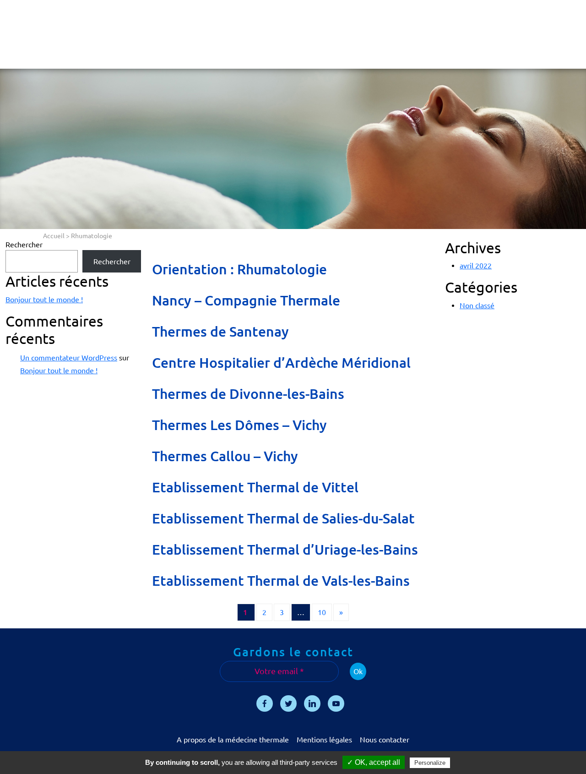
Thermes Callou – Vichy (225, 456)
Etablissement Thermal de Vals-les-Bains (281, 581)
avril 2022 (476, 266)
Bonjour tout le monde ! (44, 299)
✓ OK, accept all (373, 762)
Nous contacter (384, 740)
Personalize (429, 762)
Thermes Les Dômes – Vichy (239, 425)
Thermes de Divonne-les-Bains (248, 394)
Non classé (477, 305)
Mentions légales (324, 740)
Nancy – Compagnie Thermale (246, 300)
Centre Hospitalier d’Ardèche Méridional (281, 363)
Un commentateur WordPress (68, 358)
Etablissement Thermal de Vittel (255, 487)
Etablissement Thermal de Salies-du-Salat (283, 518)
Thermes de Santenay (220, 331)
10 (322, 612)
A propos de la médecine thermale (233, 740)
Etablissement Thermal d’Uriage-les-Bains (285, 549)
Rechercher (24, 244)
